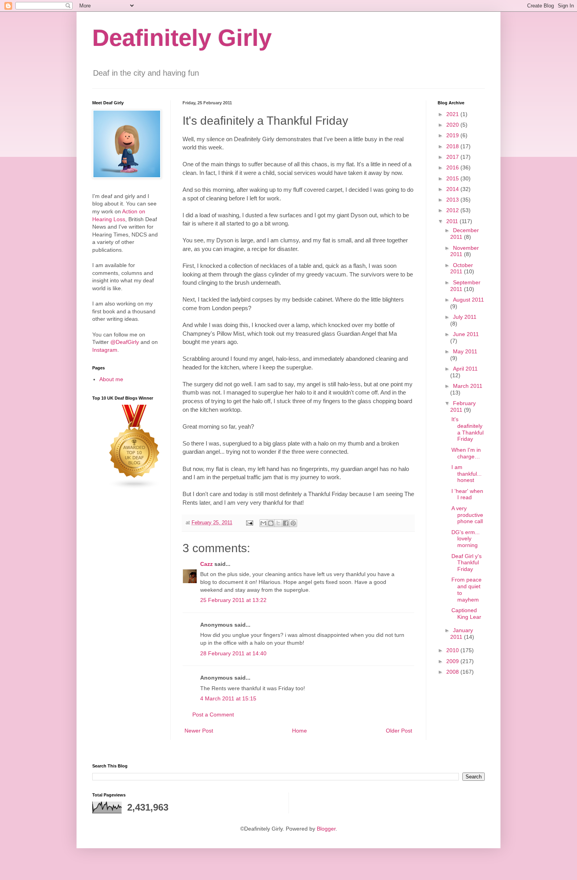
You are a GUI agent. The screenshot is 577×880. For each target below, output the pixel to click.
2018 (453, 146)
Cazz (206, 564)
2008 (453, 672)
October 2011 (461, 268)
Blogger (326, 828)
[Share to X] (278, 523)
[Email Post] (249, 522)
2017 (453, 157)
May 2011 (465, 351)
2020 (453, 125)
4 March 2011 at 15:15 (228, 698)
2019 (453, 135)
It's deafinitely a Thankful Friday (467, 429)
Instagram (104, 350)
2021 (453, 114)
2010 (453, 650)
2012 (453, 210)
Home (299, 730)
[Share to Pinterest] (293, 523)
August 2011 (468, 299)
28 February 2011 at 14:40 (233, 653)
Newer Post (198, 730)
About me (111, 379)
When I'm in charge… (466, 453)
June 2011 (466, 334)
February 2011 (463, 406)
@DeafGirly (124, 342)
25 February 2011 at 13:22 (233, 600)
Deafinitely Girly (182, 38)
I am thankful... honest (466, 474)
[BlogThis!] (271, 523)
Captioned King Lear (466, 613)
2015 (453, 178)
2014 (453, 189)
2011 (453, 221)
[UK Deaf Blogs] (134, 487)
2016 (453, 167)
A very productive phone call (467, 515)
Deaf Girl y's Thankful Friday (466, 563)
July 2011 (465, 317)
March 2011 (467, 386)
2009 (453, 661)
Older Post (399, 730)
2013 (453, 199)
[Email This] (263, 523)
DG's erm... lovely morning (465, 539)
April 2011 (465, 368)
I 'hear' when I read (467, 494)
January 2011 (461, 633)
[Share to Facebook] (286, 523)
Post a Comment (213, 714)
